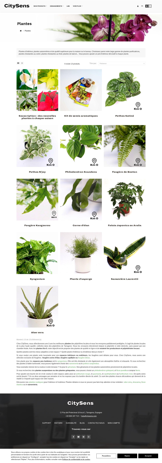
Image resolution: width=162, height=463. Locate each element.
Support (46, 423)
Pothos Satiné (124, 116)
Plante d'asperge (81, 279)
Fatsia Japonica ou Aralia (124, 225)
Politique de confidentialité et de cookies (76, 459)
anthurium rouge (83, 374)
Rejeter (127, 456)
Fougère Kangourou (37, 225)
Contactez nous (96, 423)
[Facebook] (73, 437)
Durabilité (71, 423)
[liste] (22, 63)
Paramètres (106, 456)
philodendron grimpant (104, 370)
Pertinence (122, 63)
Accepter (148, 456)
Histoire (58, 423)
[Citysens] (18, 6)
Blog (82, 423)
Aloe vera (37, 332)
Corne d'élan (81, 225)
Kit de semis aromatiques (81, 116)
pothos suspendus (91, 364)
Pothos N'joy (37, 172)
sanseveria (73, 364)
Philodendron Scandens (81, 172)
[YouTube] (78, 437)
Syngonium (37, 279)
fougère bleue (84, 358)
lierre (138, 370)
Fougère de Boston (124, 172)
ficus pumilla (121, 370)
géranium (72, 367)
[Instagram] (89, 437)
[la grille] (18, 63)
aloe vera (128, 382)
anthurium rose (126, 374)
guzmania (97, 374)
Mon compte (114, 423)
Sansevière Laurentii (124, 279)
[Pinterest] (84, 437)
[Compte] (138, 6)
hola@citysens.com (89, 416)
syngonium (62, 361)
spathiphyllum (110, 374)
